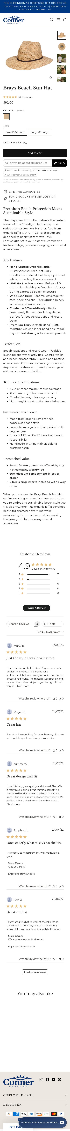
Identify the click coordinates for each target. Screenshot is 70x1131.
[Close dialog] (66, 543)
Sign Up (18, 576)
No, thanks (18, 582)
